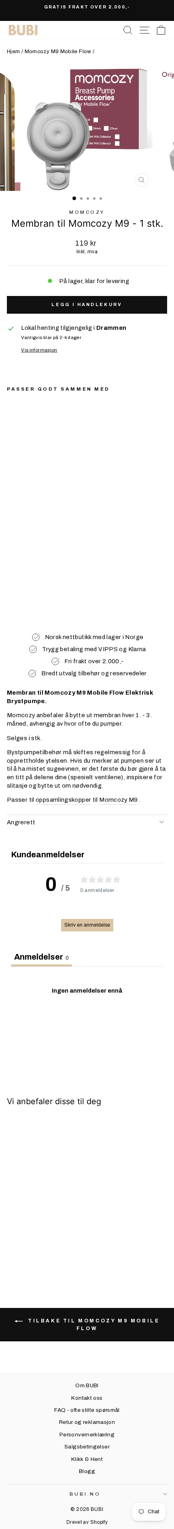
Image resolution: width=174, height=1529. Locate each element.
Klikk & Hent (87, 1459)
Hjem (13, 51)
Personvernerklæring (87, 1435)
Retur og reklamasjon (87, 1422)
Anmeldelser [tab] (41, 956)
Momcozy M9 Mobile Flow (58, 51)
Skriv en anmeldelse (87, 925)
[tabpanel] (87, 1025)
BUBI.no (85, 1494)
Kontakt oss (86, 1398)
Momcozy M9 (118, 800)
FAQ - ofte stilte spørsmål (87, 1410)
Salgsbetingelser (87, 1447)
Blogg (87, 1471)
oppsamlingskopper (63, 800)
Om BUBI (87, 1385)
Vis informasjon (39, 350)
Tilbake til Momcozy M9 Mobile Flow (93, 1324)
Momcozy (87, 212)
